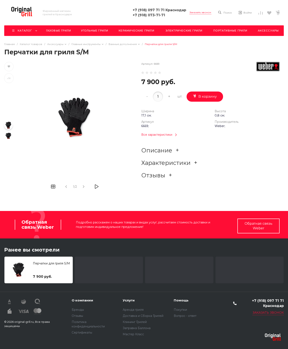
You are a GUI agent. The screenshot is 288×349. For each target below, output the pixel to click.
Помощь (181, 300)
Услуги (129, 300)
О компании (82, 300)
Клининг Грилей (135, 322)
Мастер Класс (133, 334)
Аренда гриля (133, 310)
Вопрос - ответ (185, 316)
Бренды (78, 310)
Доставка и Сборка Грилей (143, 316)
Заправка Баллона (137, 328)
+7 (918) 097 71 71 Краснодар (159, 10)
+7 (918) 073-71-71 (149, 15)
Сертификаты (82, 332)
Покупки (180, 310)
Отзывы (77, 316)
